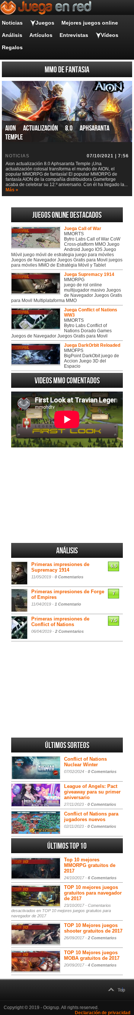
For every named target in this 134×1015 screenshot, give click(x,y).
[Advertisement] (67, 495)
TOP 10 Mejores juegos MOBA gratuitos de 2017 (91, 955)
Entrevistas (74, 35)
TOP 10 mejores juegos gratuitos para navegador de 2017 (93, 892)
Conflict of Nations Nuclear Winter (85, 761)
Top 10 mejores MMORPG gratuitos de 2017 (89, 865)
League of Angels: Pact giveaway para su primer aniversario (92, 791)
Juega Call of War (82, 228)
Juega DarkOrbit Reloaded (92, 345)
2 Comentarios (69, 631)
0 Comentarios (69, 577)
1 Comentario (68, 604)
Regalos (12, 47)
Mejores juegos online (89, 23)
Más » (12, 189)
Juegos (44, 23)
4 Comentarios (102, 965)
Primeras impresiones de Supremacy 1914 (60, 567)
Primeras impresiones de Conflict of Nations (60, 621)
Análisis (12, 35)
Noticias (12, 23)
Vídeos (109, 35)
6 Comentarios (102, 878)
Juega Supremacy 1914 (89, 274)
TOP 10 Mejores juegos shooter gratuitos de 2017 (93, 928)
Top (121, 990)
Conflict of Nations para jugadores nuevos (91, 816)
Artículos (40, 35)
